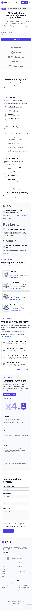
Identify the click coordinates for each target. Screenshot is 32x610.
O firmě (3, 566)
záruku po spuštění (22, 252)
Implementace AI (21, 569)
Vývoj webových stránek (23, 568)
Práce (3, 573)
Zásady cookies (16, 605)
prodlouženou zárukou (7, 336)
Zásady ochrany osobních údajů (16, 601)
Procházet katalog (9, 398)
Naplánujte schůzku (9, 394)
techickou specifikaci (21, 215)
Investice (4, 587)
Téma (4, 501)
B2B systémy (20, 566)
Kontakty (24, 2)
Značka (3, 571)
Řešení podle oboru (22, 585)
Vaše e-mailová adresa (9, 486)
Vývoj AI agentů (21, 571)
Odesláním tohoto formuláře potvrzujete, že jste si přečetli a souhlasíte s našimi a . (16, 525)
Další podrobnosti (7, 508)
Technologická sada (7, 575)
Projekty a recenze (6, 569)
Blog (18, 583)
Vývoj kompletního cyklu (8, 583)
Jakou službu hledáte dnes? (7, 32)
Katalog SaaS (5, 585)
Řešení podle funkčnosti (23, 587)
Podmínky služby (16, 603)
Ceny (3, 568)
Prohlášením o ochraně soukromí (17, 526)
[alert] (16, 8)
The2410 (12, 599)
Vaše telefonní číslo (8, 493)
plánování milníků (7, 218)
